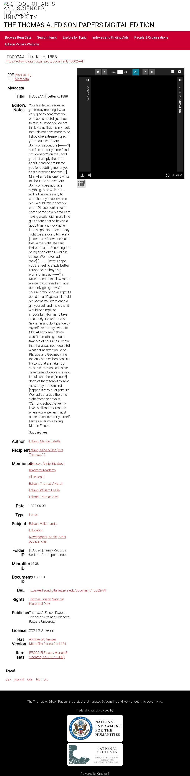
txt (46, 679)
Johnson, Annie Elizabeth (47, 463)
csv (8, 679)
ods (30, 679)
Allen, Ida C (37, 477)
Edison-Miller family (43, 523)
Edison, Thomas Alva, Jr (46, 483)
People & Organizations (151, 37)
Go (135, 72)
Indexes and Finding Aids (110, 37)
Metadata (22, 79)
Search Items (47, 37)
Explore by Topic (75, 37)
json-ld (19, 679)
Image (114, 72)
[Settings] (179, 71)
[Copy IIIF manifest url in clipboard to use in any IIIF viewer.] (81, 183)
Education (36, 530)
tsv (38, 679)
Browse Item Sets (18, 37)
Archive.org (23, 75)
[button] (121, 81)
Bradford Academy (42, 470)
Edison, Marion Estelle (44, 441)
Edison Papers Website (22, 44)
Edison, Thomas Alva (43, 497)
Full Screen (177, 174)
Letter (33, 515)
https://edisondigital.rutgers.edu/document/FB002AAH (45, 61)
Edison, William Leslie (44, 490)
